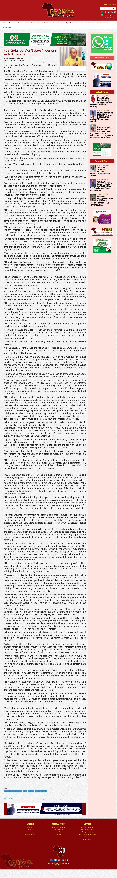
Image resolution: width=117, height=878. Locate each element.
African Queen (7, 27)
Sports (99, 22)
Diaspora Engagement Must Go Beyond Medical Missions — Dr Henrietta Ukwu (101, 200)
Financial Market (42, 22)
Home (4, 22)
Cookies (58, 832)
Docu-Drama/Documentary (87, 834)
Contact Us (30, 829)
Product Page (87, 839)
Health (52, 22)
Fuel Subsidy (17, 791)
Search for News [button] (103, 57)
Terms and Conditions (58, 827)
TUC (45, 791)
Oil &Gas (31, 791)
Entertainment (89, 22)
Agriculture (69, 22)
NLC (25, 791)
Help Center (30, 832)
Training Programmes (87, 829)
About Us (12, 22)
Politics (20, 22)
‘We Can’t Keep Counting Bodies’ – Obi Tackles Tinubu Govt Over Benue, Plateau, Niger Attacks (101, 186)
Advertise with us (30, 834)
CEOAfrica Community (87, 827)
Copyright (59, 834)
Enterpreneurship (87, 832)
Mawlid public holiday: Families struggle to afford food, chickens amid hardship (101, 102)
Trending (38, 791)
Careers (87, 836)
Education (60, 22)
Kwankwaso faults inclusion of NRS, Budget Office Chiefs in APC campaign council (101, 116)
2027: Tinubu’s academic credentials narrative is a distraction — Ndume (101, 171)
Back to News (8, 798)
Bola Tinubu (8, 791)
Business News (30, 22)
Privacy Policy (58, 829)
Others (105, 22)
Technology (78, 22)
